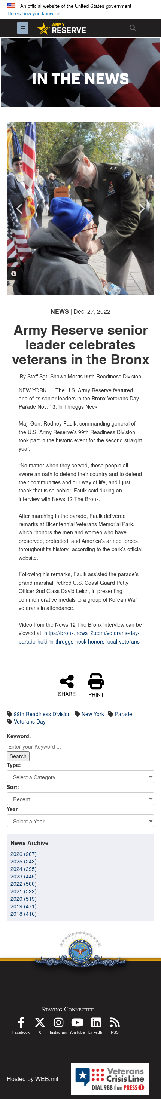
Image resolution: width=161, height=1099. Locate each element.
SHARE (67, 693)
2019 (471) (23, 906)
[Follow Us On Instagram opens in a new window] (58, 1024)
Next (141, 208)
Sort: (13, 787)
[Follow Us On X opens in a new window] (39, 1024)
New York (93, 714)
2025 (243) (23, 861)
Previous (19, 208)
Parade (123, 714)
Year (12, 809)
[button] (34, 14)
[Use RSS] (114, 1024)
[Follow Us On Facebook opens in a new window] (21, 1024)
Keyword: (19, 736)
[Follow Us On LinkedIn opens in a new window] (95, 1024)
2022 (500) (23, 883)
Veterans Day (30, 721)
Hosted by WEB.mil (32, 1079)
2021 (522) (23, 891)
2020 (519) (23, 898)
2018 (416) (23, 913)
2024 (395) (23, 868)
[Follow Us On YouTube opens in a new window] (77, 1024)
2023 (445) (23, 876)
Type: (14, 764)
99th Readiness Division (42, 714)
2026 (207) (23, 853)
